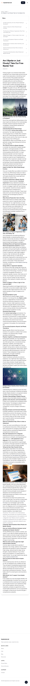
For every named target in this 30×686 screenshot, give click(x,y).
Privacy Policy (4, 663)
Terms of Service (5, 666)
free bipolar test (16, 455)
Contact (3, 672)
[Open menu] (27, 2)
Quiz (23, 2)
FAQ (2, 651)
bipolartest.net (5, 639)
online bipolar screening (21, 262)
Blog (6, 11)
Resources (3, 656)
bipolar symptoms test (12, 556)
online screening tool (15, 582)
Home (2, 11)
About (2, 648)
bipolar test (5, 97)
